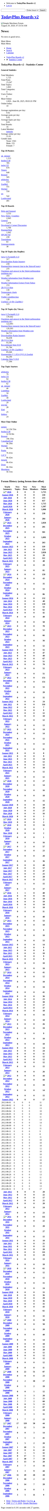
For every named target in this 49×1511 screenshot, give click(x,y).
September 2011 (7, 1236)
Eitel (3, 409)
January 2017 (7, 889)
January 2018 (7, 842)
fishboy (4, 414)
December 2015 (7, 925)
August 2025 (7, 546)
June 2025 (7, 552)
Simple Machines (30, 1503)
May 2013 (7, 1056)
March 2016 (7, 907)
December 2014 (7, 976)
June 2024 (7, 604)
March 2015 (7, 959)
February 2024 (7, 616)
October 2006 (7, 1489)
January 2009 (7, 1367)
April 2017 (7, 877)
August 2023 (7, 650)
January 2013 (7, 1071)
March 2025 (7, 561)
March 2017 (7, 879)
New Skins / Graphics (10, 216)
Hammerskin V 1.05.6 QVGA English (17, 354)
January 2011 (7, 1264)
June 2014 (7, 1002)
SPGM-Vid (5, 235)
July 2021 (7, 756)
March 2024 (7, 613)
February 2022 (7, 720)
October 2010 (7, 1283)
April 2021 (7, 765)
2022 (9, 678)
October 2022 (7, 692)
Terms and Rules (19, 1501)
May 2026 (7, 503)
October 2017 (7, 856)
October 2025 (7, 537)
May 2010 (7, 1301)
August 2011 (7, 1241)
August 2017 (7, 865)
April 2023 (7, 661)
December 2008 (7, 1375)
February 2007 (7, 1465)
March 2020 (7, 816)
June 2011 (7, 1246)
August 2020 (7, 805)
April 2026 (7, 506)
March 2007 (7, 1462)
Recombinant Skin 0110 (11, 345)
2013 (9, 1024)
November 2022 (7, 687)
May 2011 (7, 1249)
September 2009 (7, 1340)
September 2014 (7, 992)
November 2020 (7, 790)
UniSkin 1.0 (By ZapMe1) (12, 302)
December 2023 (7, 630)
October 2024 (7, 589)
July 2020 (7, 808)
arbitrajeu (5, 179)
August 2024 (7, 598)
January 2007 (7, 1471)
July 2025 (7, 549)
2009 (9, 1320)
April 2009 (7, 1355)
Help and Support (8, 211)
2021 (9, 729)
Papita (3, 450)
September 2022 (7, 697)
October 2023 (7, 640)
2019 (9, 819)
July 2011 (7, 1243)
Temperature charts (9, 292)
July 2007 (7, 1450)
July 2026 (7, 498)
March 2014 (7, 1011)
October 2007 (7, 1438)
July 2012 (7, 1192)
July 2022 (7, 704)
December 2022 (7, 681)
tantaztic (9, 131)
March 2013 (7, 1062)
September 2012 (7, 1095)
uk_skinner (5, 156)
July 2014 (7, 999)
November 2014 (7, 981)
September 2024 (7, 594)
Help (8, 1501)
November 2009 (7, 1329)
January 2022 (7, 725)
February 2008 (7, 1414)
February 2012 (7, 1207)
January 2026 (7, 518)
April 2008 (7, 1407)
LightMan (5, 391)
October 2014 (7, 987)
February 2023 (7, 668)
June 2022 (7, 707)
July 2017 (7, 868)
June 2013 (7, 1054)
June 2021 (7, 759)
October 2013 (7, 1038)
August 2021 (7, 753)
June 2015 (7, 950)
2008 (9, 1372)
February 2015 (7, 963)
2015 (9, 921)
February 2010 (7, 1310)
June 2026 (7, 501)
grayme (4, 405)
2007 (9, 1423)
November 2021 (7, 738)
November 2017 (7, 850)
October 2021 (7, 744)
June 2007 (7, 1453)
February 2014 (7, 1014)
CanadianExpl (7, 441)
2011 (9, 1217)
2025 (9, 523)
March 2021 (7, 768)
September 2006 (7, 1495)
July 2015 (7, 947)
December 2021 (7, 733)
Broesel (4, 175)
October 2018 (7, 829)
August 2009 (7, 1344)
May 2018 (7, 833)
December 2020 (7, 785)
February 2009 (7, 1362)
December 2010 (7, 1272)
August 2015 (7, 944)
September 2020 (7, 800)
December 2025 (7, 527)
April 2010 (7, 1304)
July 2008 (7, 1398)
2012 (9, 1076)
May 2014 (7, 1005)
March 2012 (7, 1203)
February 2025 (7, 565)
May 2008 (7, 1404)
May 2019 (7, 822)
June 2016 (7, 899)
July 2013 (7, 1051)
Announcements (8, 244)
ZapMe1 (4, 184)
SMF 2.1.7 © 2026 (14, 1503)
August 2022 (7, 701)
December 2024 (7, 578)
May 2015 (7, 953)
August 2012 (7, 1099)
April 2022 (7, 713)
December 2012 (7, 1079)
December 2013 (7, 1028)
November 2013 (7, 1033)
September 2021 (7, 749)
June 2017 (7, 871)
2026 (9, 492)
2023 (9, 626)
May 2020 (7, 813)
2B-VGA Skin (7, 287)
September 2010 (7, 1288)
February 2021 (7, 771)
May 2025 (7, 555)
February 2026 (7, 513)
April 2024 (7, 610)
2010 (9, 1268)
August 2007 (7, 1447)
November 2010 (7, 1277)
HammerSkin (6, 230)
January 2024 (7, 622)
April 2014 (7, 1008)
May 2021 (7, 762)
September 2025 (7, 542)
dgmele (4, 460)
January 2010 (7, 1316)
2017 (9, 846)
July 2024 (7, 601)
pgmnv (4, 427)
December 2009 (7, 1324)
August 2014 (7, 996)
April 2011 (7, 1252)
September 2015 (7, 940)
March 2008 (7, 1410)
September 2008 (7, 1391)
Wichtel (4, 189)
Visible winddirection (10, 297)
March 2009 (7, 1358)
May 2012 (7, 1198)
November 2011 (7, 1226)
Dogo (3, 465)
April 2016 (7, 904)
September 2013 (7, 1044)
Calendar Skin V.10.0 (10, 359)
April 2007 (7, 1459)
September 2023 (7, 646)
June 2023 (7, 656)
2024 (9, 574)
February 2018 (7, 837)
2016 (9, 893)
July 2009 (7, 1347)
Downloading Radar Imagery (13, 261)
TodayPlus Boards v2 (20, 16)
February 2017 (7, 883)
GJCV (3, 455)
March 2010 (7, 1307)
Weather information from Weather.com (17, 278)
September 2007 (7, 1443)
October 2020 (7, 795)
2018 (9, 825)
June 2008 (7, 1401)
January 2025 (7, 570)
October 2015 (7, 935)
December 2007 (7, 1427)
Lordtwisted (6, 198)
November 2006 (7, 1484)
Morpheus (5, 469)
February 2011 (7, 1259)
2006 (9, 1475)
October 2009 (7, 1334)
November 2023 (7, 635)
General (4, 220)
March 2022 (7, 716)
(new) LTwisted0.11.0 (10, 257)
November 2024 (7, 583)
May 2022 (7, 710)
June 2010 (7, 1298)
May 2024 (7, 607)
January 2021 (7, 777)
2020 (9, 781)
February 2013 (7, 1066)
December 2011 (7, 1221)
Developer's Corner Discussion (14, 225)
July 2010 (7, 1295)
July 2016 (7, 896)
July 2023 (7, 653)
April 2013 (7, 1059)
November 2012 (7, 1085)
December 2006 (7, 1479)
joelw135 (5, 165)
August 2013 (7, 1048)
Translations (6, 239)
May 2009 (7, 1352)
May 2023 (7, 658)
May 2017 (7, 874)
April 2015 (7, 956)
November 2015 (7, 930)
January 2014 (7, 1020)
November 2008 (7, 1381)
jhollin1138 (5, 161)
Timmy (4, 170)
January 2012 (7, 1212)
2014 (9, 972)
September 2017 (7, 861)
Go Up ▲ (31, 1501)
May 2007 (7, 1456)
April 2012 (7, 1200)
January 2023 (7, 673)
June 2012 (7, 1195)
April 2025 (7, 558)
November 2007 (7, 1432)
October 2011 (7, 1231)
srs (2, 194)
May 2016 (7, 901)
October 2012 (7, 1090)
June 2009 (7, 1350)
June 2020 (7, 811)
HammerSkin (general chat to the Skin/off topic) (21, 266)
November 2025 (7, 532)
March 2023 (7, 664)
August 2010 (7, 1292)
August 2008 (7, 1395)
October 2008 (7, 1386)
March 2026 (7, 509)
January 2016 (7, 916)
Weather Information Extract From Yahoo (18, 283)
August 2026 (7, 495)
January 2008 (7, 1419)
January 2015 (7, 968)
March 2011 (7, 1255)
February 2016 (7, 911)
